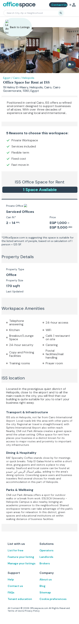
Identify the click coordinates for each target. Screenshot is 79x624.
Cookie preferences (53, 599)
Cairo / (17, 78)
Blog (42, 586)
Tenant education (20, 599)
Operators (46, 550)
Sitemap (45, 592)
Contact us (15, 586)
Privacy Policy (32, 610)
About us (46, 579)
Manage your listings (21, 563)
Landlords (46, 557)
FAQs (11, 592)
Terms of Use (15, 610)
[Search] (60, 13)
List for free (15, 550)
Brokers (45, 563)
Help (11, 579)
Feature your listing (21, 557)
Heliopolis (28, 78)
